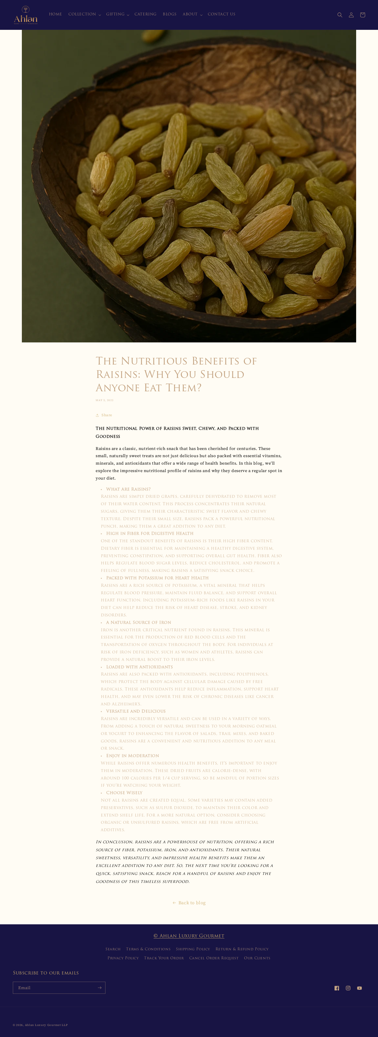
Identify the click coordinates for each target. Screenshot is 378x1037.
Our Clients (257, 958)
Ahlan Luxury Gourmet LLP (46, 1025)
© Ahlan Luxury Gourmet (189, 936)
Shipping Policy (193, 949)
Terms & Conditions (148, 949)
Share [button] (107, 415)
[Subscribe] (99, 988)
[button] (84, 14)
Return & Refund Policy (242, 949)
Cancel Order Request (214, 958)
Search (113, 949)
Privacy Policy (123, 958)
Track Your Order (164, 958)
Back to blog (192, 902)
